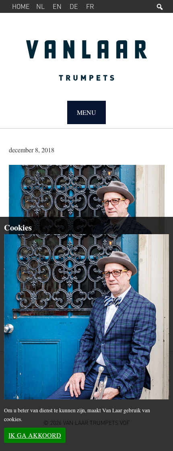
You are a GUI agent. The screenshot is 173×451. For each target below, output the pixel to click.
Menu (86, 112)
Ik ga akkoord (34, 435)
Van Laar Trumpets (87, 64)
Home (21, 6)
